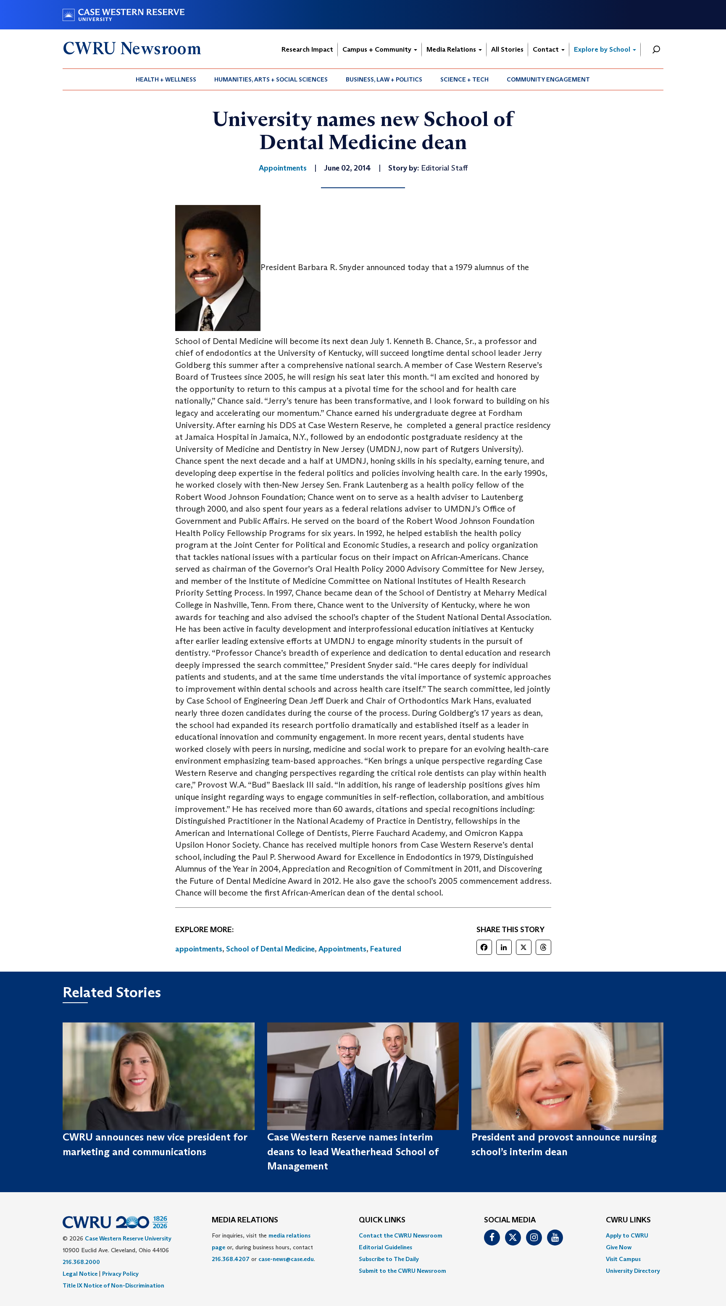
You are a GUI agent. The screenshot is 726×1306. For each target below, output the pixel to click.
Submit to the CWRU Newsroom (402, 1270)
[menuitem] (166, 79)
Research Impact (307, 49)
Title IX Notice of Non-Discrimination (113, 1285)
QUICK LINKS (382, 1220)
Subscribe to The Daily (389, 1259)
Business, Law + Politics (384, 79)
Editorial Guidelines (385, 1247)
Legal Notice (80, 1273)
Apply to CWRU (627, 1235)
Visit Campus (623, 1259)
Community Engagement (548, 79)
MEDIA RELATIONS (245, 1220)
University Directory (633, 1270)
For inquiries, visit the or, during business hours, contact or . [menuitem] (263, 1247)
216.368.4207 (231, 1259)
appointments (198, 949)
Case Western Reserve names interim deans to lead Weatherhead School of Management (352, 1151)
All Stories (507, 49)
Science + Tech (464, 79)
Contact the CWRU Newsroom (400, 1235)
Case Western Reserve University (128, 1238)
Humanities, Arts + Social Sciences (271, 79)
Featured (385, 949)
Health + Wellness (166, 79)
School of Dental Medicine (270, 949)
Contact (546, 49)
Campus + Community (377, 49)
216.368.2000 (81, 1262)
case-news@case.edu (286, 1259)
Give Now (618, 1247)
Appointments (342, 949)
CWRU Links (628, 1220)
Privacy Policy (120, 1273)
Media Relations (452, 49)
